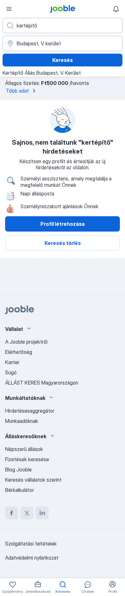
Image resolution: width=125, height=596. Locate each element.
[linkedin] (42, 513)
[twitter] (27, 513)
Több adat (17, 91)
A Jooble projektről (26, 342)
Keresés (62, 60)
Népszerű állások (24, 449)
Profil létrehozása (62, 224)
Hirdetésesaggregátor (29, 411)
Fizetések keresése (27, 459)
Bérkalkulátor (19, 490)
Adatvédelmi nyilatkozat (31, 557)
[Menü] (9, 9)
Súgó (11, 372)
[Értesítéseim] (116, 9)
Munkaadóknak (21, 421)
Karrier (12, 362)
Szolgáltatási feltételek (31, 543)
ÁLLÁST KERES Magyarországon (41, 382)
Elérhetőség (18, 352)
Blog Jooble (18, 469)
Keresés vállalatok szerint (33, 480)
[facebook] (11, 513)
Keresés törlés (63, 243)
